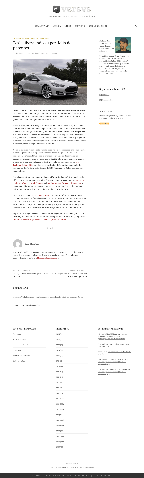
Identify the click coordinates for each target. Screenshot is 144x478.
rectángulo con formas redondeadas (64, 183)
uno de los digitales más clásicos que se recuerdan (39, 219)
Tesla (51, 228)
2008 (58, 431)
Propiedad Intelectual (23, 38)
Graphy (78, 467)
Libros (68, 26)
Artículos (105, 95)
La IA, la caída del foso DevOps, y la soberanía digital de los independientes (113, 361)
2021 (57, 361)
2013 (57, 404)
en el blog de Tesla (40, 195)
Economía (17, 334)
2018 (57, 377)
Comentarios (107, 100)
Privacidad (17, 350)
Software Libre (42, 38)
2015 (57, 393)
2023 (58, 350)
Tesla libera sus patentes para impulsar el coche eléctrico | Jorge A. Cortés (52, 297)
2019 (57, 372)
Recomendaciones (98, 26)
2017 (57, 382)
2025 (58, 339)
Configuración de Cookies (98, 475)
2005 (58, 447)
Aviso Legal (37, 475)
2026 (58, 334)
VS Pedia (57, 26)
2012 (57, 409)
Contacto (80, 26)
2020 (58, 366)
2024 (58, 345)
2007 (58, 436)
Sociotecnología (19, 339)
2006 (58, 442)
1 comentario (54, 53)
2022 (58, 355)
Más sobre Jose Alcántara (47, 258)
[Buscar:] (136, 26)
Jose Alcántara (41, 26)
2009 (58, 425)
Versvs (75, 464)
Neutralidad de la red (21, 355)
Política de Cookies (75, 475)
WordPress (64, 467)
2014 (57, 399)
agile (110, 48)
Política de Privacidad (54, 475)
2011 (57, 415)
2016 (57, 388)
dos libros (115, 56)
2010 (57, 420)
